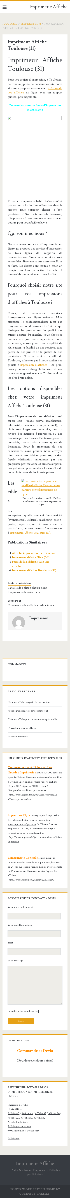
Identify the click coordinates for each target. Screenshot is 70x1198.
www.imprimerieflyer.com (22, 824)
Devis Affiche (15, 1109)
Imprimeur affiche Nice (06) (31, 557)
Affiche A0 (13, 1113)
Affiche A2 (27, 1113)
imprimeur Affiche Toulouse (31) (30, 533)
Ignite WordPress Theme (32, 1189)
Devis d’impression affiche (22, 728)
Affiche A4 (54, 1113)
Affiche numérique (18, 736)
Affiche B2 (39, 1117)
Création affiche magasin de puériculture (29, 702)
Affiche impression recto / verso (33, 553)
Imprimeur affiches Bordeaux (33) (34, 570)
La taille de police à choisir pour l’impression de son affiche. (27, 590)
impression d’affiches (33, 365)
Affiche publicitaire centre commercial (28, 710)
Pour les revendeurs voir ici (35, 1060)
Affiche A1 (13, 1117)
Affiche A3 (40, 1113)
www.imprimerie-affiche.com (23, 1130)
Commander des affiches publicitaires (31, 605)
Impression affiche (18, 1104)
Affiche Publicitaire (18, 1122)
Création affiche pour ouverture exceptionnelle (32, 719)
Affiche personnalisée (19, 1126)
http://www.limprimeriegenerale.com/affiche (31, 879)
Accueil (10, 23)
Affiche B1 (26, 1117)
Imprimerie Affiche (48, 7)
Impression (31, 23)
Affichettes (13, 1138)
